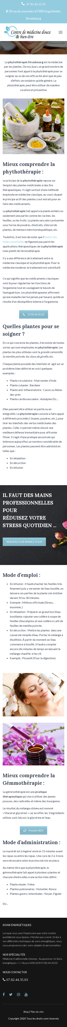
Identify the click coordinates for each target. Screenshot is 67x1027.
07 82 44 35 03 (36, 4)
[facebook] (6, 995)
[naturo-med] (20, 995)
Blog (26, 1011)
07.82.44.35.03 (17, 979)
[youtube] (28, 995)
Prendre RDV (36, 830)
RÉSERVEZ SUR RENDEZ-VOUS (24, 541)
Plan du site (37, 1011)
